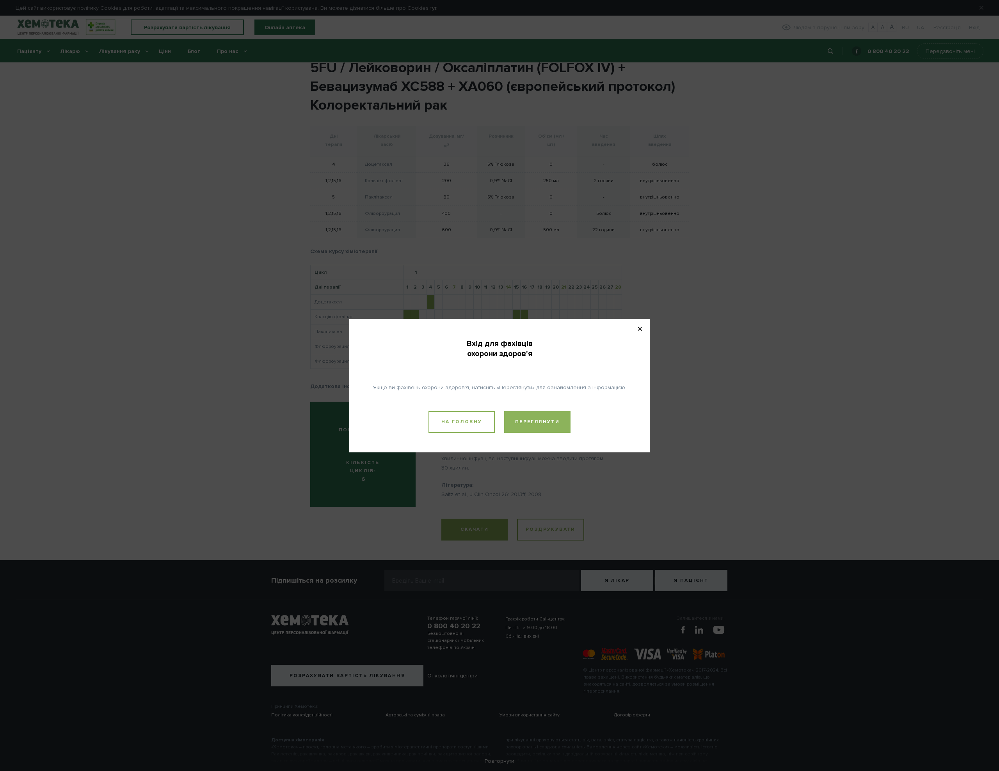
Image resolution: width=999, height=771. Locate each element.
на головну (461, 422)
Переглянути (537, 422)
